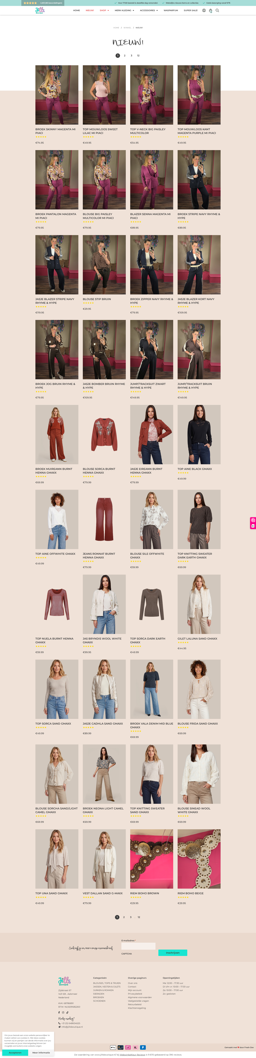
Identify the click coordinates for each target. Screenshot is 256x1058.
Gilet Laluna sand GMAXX (197, 638)
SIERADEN (98, 993)
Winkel (127, 28)
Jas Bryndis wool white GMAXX (102, 640)
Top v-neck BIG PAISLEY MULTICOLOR (147, 131)
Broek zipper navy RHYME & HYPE (151, 301)
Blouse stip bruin (97, 299)
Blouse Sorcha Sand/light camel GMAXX (56, 810)
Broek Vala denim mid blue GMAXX (151, 725)
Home (116, 28)
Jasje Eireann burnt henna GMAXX (146, 470)
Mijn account (134, 990)
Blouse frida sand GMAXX (198, 723)
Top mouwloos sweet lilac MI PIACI (100, 131)
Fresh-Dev (249, 1047)
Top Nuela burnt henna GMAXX (54, 640)
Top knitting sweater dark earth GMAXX (195, 555)
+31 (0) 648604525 (70, 1023)
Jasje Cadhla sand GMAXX (103, 723)
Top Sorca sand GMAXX (53, 723)
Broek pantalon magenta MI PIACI (55, 216)
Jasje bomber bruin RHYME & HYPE (104, 385)
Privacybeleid (135, 993)
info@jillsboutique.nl (72, 1027)
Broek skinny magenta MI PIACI (55, 131)
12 (138, 55)
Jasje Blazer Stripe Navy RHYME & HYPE (54, 301)
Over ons (132, 983)
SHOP (103, 10)
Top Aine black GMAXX (195, 469)
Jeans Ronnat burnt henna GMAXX (99, 555)
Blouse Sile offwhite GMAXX (147, 555)
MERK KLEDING (123, 10)
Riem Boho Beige (191, 893)
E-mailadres (128, 940)
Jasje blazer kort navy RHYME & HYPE (196, 301)
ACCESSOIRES (147, 10)
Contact (132, 986)
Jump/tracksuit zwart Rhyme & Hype (148, 385)
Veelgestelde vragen (138, 1001)
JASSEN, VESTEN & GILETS (106, 986)
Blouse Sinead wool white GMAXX (194, 810)
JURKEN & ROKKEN (103, 990)
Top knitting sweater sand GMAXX (147, 810)
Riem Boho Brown (144, 893)
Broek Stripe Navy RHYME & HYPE (199, 216)
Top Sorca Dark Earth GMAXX (147, 640)
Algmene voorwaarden (140, 997)
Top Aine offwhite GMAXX (55, 553)
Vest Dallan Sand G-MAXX (103, 893)
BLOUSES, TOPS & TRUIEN (107, 983)
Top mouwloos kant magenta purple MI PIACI (197, 131)
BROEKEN (98, 997)
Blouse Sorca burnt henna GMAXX (99, 470)
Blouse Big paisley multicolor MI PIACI (98, 216)
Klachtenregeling (137, 1008)
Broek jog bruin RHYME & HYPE (55, 385)
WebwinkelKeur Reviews (132, 1054)
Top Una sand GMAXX (51, 893)
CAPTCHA (126, 953)
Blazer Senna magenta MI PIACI (150, 216)
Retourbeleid (134, 1004)
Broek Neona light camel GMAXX (103, 810)
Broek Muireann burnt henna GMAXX (53, 470)
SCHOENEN (99, 1001)
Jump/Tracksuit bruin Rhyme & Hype (195, 385)
